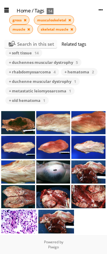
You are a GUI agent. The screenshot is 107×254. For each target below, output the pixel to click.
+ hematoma (79, 72)
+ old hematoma (27, 100)
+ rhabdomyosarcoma (32, 72)
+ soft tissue (24, 53)
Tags (39, 10)
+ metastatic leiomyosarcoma (40, 91)
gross (17, 20)
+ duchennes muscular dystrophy (43, 62)
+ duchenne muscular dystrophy (42, 81)
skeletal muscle (55, 29)
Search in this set (35, 44)
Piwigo (53, 247)
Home (24, 10)
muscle (19, 29)
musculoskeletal (52, 20)
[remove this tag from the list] (25, 20)
